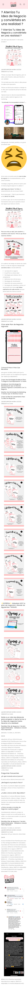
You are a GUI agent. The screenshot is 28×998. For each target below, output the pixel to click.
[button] (3, 4)
